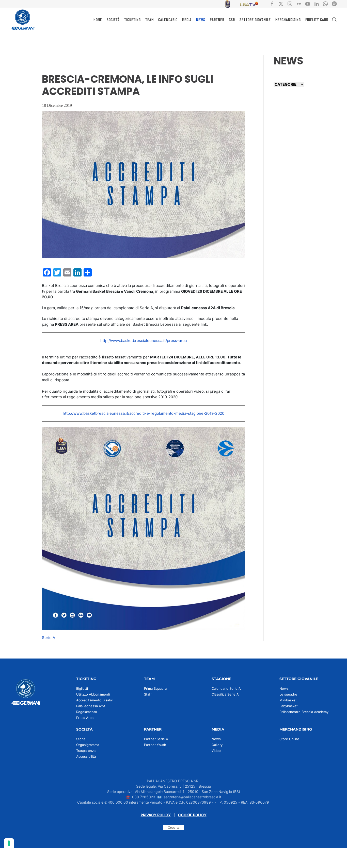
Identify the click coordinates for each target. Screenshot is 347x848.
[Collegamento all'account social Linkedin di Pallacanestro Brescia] (316, 3)
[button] (334, 19)
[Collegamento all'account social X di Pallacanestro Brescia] (280, 3)
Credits (174, 827)
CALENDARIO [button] (168, 19)
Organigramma (87, 745)
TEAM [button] (149, 19)
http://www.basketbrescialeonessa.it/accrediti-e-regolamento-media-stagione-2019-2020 (143, 413)
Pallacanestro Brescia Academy (303, 712)
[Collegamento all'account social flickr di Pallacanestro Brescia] (298, 3)
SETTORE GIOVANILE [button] (255, 19)
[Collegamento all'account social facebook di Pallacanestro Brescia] (272, 3)
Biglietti (82, 688)
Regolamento (86, 712)
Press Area (84, 718)
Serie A (48, 637)
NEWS (200, 19)
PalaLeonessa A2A (90, 706)
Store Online (289, 739)
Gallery (217, 745)
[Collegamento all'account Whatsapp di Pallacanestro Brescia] (325, 3)
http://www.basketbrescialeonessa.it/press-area (143, 340)
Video (216, 751)
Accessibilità (86, 756)
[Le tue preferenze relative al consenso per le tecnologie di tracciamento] (9, 843)
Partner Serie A (156, 739)
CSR (232, 19)
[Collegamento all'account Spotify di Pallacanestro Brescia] (334, 3)
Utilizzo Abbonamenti (93, 694)
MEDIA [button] (187, 19)
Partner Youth (155, 745)
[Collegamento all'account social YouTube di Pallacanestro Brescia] (307, 3)
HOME (97, 19)
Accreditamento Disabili (94, 700)
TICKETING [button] (132, 19)
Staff (148, 694)
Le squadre (288, 694)
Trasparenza (86, 751)
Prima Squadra (155, 688)
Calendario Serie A (226, 688)
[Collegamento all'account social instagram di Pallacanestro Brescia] (289, 3)
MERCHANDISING (288, 19)
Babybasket (288, 706)
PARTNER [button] (217, 19)
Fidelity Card (316, 19)
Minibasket (288, 700)
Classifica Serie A (225, 694)
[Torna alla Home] (23, 19)
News (284, 688)
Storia (80, 739)
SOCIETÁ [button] (113, 19)
